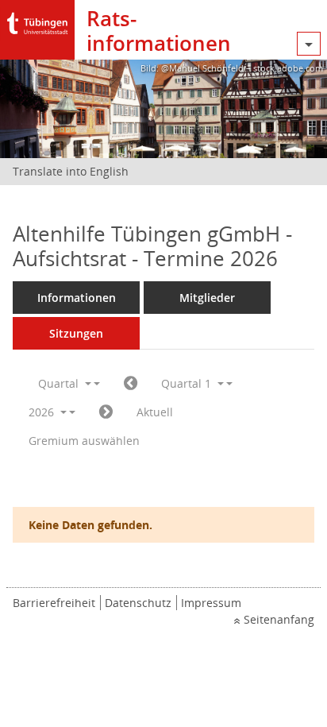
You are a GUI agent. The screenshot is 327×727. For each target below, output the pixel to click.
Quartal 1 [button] (187, 383)
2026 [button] (43, 412)
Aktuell (155, 412)
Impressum (211, 602)
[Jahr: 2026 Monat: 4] (106, 412)
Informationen (76, 297)
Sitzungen (76, 333)
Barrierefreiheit (54, 602)
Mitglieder (207, 297)
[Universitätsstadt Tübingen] (37, 19)
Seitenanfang (279, 619)
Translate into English (71, 171)
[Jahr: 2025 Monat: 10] (130, 383)
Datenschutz (138, 602)
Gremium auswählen (84, 440)
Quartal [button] (60, 383)
